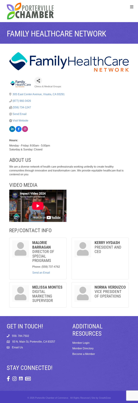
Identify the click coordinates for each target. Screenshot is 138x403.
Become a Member (83, 354)
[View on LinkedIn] (12, 131)
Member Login (81, 342)
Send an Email (41, 272)
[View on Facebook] (19, 131)
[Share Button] (38, 80)
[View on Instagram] (25, 131)
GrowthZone (105, 398)
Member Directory (83, 348)
